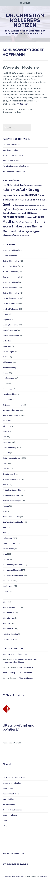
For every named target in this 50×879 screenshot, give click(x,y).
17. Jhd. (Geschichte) (11, 250)
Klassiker (6, 442)
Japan (40, 209)
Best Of (5, 357)
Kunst (5, 463)
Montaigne (30, 217)
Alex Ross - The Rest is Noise (14, 778)
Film (4, 383)
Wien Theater (8, 629)
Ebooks (35, 199)
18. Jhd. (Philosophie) (11, 277)
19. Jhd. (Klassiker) (10, 288)
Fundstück (7, 399)
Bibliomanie (7, 362)
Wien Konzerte (8, 613)
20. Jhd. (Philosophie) (11, 309)
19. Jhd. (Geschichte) (11, 282)
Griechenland (39, 205)
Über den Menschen (10, 150)
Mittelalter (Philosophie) (12, 501)
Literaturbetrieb (9, 474)
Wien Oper (7, 623)
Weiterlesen (22, 104)
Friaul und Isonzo (26, 667)
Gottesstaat (19, 205)
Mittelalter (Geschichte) (12, 490)
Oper (4, 527)
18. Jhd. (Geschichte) (11, 266)
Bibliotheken (11, 199)
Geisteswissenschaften (12, 415)
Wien (5, 602)
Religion (6, 559)
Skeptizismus (8, 586)
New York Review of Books (13, 522)
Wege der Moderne (21, 67)
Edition (5, 373)
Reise (5, 554)
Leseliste (6, 469)
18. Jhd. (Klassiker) (10, 272)
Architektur (7, 346)
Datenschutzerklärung (15, 864)
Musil (7, 221)
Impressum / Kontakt (13, 854)
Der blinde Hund (9, 804)
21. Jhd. (5, 314)
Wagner (35, 231)
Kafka (45, 209)
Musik (5, 511)
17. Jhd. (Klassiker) (10, 256)
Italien (35, 209)
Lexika (34, 213)
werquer (6, 826)
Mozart (39, 216)
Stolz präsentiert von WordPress (13, 876)
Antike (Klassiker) (10, 330)
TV (3, 597)
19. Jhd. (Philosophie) (11, 293)
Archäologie (7, 341)
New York (15, 222)
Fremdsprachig (9, 394)
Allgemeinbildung (16, 185)
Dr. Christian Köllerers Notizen (25, 20)
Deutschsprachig (9, 368)
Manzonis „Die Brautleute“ (13, 155)
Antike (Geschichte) (10, 325)
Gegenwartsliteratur (11, 410)
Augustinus (7, 195)
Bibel (42, 195)
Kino (4, 437)
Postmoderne (29, 222)
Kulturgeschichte (16, 213)
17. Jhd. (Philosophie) (11, 261)
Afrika (4, 185)
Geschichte (7, 421)
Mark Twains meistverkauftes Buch (17, 166)
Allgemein (7, 320)
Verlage (25, 231)
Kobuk (5, 820)
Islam (26, 209)
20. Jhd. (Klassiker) (10, 304)
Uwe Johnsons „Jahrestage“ (14, 171)
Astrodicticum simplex (12, 783)
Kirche (5, 213)
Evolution (43, 200)
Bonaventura (8, 788)
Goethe (8, 204)
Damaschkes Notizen (11, 794)
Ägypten (26, 235)
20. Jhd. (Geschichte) (11, 298)
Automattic (43, 876)
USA (18, 231)
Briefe (22, 200)
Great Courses (30, 205)
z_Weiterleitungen (10, 634)
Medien (5, 485)
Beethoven (18, 195)
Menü (26, 3)
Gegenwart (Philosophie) (13, 405)
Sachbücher (7, 581)
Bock (4, 654)
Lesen (28, 212)
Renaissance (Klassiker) (12, 570)
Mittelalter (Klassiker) (11, 495)
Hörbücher (7, 426)
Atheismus (11, 190)
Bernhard (32, 195)
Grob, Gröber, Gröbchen (12, 810)
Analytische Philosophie (33, 185)
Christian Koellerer (25, 109)
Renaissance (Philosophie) (13, 575)
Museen (6, 506)
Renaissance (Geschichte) (13, 565)
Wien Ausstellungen (10, 607)
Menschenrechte (13, 216)
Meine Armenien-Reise (11, 161)
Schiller (41, 221)
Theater (6, 591)
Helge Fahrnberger (10, 815)
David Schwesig (9, 673)
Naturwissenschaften (11, 517)
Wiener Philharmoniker (18, 654)
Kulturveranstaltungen (12, 458)
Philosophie (7, 538)
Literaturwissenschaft (11, 479)
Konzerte (6, 453)
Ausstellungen (8, 352)
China (28, 200)
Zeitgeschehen (8, 639)
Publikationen (8, 549)
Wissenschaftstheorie (12, 235)
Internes (6, 431)
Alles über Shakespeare (12, 145)
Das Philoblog (8, 799)
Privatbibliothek (9, 543)
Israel (31, 209)
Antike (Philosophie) (11, 336)
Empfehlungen (8, 378)
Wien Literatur (8, 618)
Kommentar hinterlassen (13, 112)
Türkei (13, 231)
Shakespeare (21, 226)
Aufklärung (29, 189)
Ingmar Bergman (13, 209)
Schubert (7, 227)
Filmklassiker (8, 389)
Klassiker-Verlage (10, 447)
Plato (22, 222)
